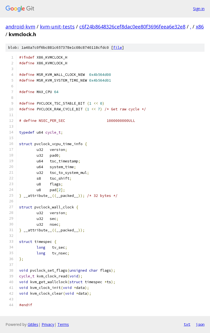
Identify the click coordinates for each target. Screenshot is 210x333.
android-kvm (20, 26)
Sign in (199, 8)
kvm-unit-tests (57, 26)
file (117, 47)
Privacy (48, 324)
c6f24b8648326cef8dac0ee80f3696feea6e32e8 (132, 26)
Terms (63, 324)
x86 (200, 26)
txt (187, 324)
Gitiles (33, 324)
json (200, 324)
